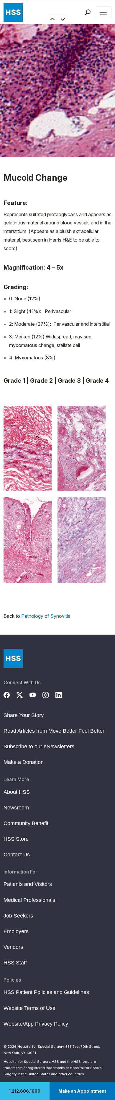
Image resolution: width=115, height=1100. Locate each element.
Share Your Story (24, 715)
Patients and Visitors (28, 884)
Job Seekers (18, 916)
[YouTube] (35, 694)
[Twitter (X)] (23, 694)
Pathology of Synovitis (45, 616)
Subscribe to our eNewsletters (39, 746)
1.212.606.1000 (24, 1091)
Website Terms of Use (29, 1008)
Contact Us (17, 855)
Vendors (13, 947)
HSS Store (16, 839)
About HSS (17, 792)
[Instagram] (48, 694)
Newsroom (16, 808)
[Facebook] (10, 694)
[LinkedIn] (61, 694)
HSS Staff (15, 963)
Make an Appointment (82, 1091)
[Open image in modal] (28, 448)
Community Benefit (26, 823)
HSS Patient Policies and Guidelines (46, 992)
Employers (16, 931)
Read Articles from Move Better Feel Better (54, 731)
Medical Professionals (29, 900)
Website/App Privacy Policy (36, 1024)
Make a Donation (24, 762)
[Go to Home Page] (13, 658)
